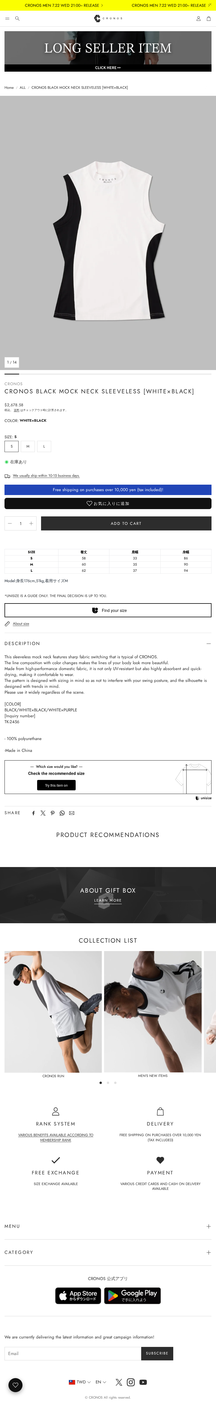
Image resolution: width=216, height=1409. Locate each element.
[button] (7, 18)
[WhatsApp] (62, 813)
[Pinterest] (52, 813)
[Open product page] (53, 1012)
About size (21, 623)
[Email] (71, 813)
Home (9, 87)
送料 (16, 410)
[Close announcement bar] (210, 4)
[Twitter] (43, 813)
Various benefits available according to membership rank (55, 1137)
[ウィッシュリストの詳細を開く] (15, 1385)
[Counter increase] (31, 523)
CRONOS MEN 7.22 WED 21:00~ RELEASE (53, 5)
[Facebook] (33, 813)
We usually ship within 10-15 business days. (46, 475)
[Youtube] (143, 1382)
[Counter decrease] (10, 523)
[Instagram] (131, 1382)
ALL (23, 87)
